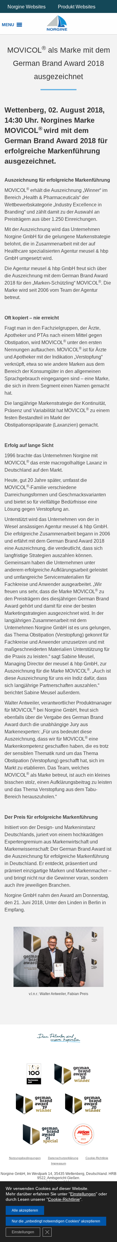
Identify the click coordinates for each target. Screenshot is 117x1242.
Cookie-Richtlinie (97, 1158)
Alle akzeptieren (25, 1210)
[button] (8, 24)
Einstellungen (83, 1193)
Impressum (58, 1163)
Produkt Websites (76, 6)
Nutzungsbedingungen (25, 1158)
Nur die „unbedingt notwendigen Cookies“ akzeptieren (56, 1221)
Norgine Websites (27, 6)
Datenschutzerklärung (63, 1158)
